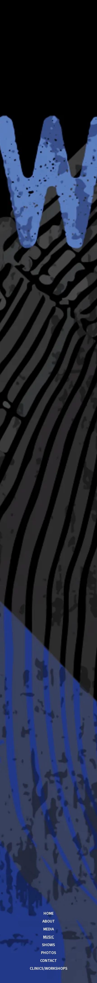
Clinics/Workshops (48, 969)
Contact (48, 961)
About (48, 921)
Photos (48, 953)
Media (48, 929)
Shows (48, 945)
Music (48, 937)
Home (49, 914)
